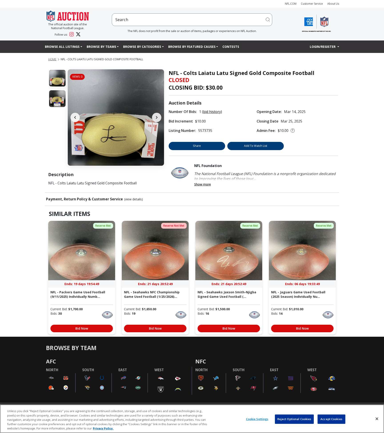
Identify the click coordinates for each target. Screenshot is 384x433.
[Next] (156, 117)
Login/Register (323, 46)
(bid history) (212, 111)
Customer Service (312, 4)
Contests (230, 46)
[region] (192, 419)
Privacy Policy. (103, 428)
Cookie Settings (257, 419)
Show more (202, 184)
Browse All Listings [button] (62, 46)
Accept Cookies (331, 419)
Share (197, 146)
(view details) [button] (133, 199)
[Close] (377, 419)
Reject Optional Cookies (294, 419)
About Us (333, 4)
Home (52, 59)
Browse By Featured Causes (192, 46)
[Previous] (75, 117)
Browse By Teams (101, 46)
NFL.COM (290, 4)
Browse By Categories (142, 46)
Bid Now (81, 328)
